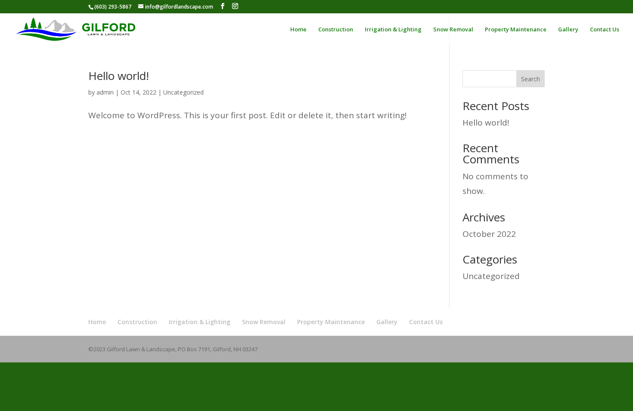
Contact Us (604, 29)
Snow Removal (453, 29)
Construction (335, 29)
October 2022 (489, 233)
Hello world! (118, 75)
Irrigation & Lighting (393, 29)
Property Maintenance (515, 29)
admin (105, 92)
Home (298, 29)
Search (530, 79)
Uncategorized (183, 92)
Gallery (568, 29)
